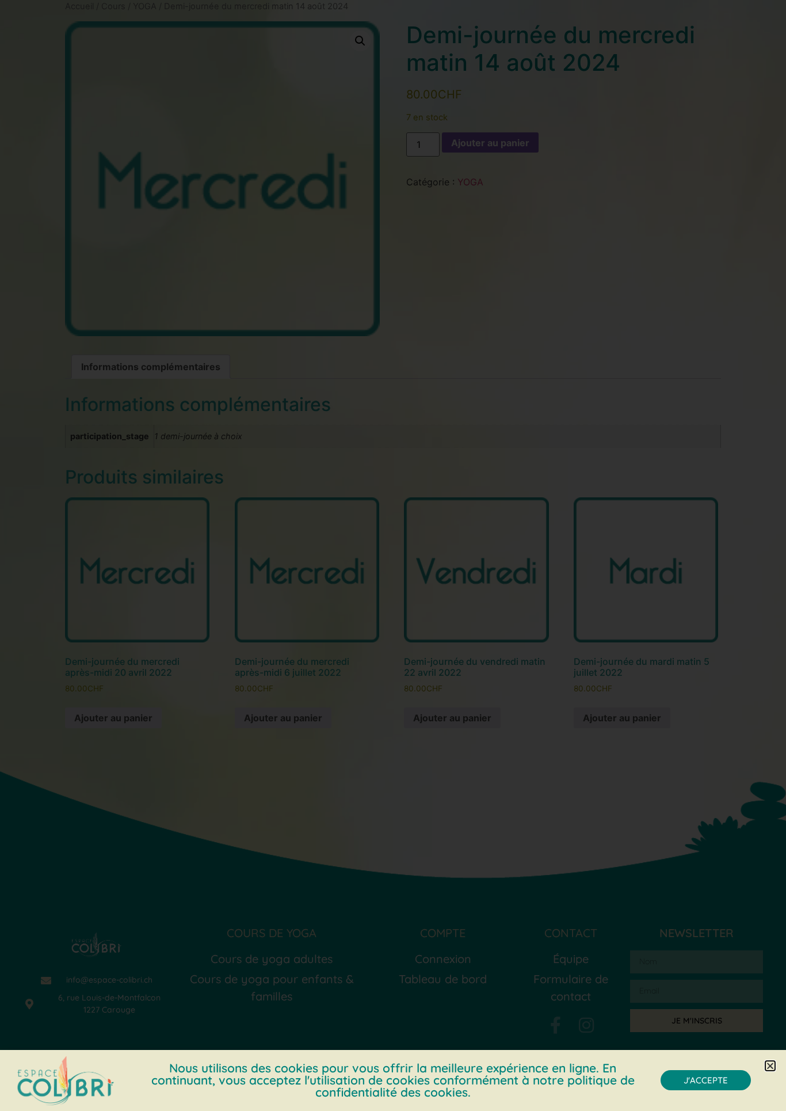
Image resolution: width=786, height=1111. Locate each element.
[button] (770, 1065)
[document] (393, 555)
